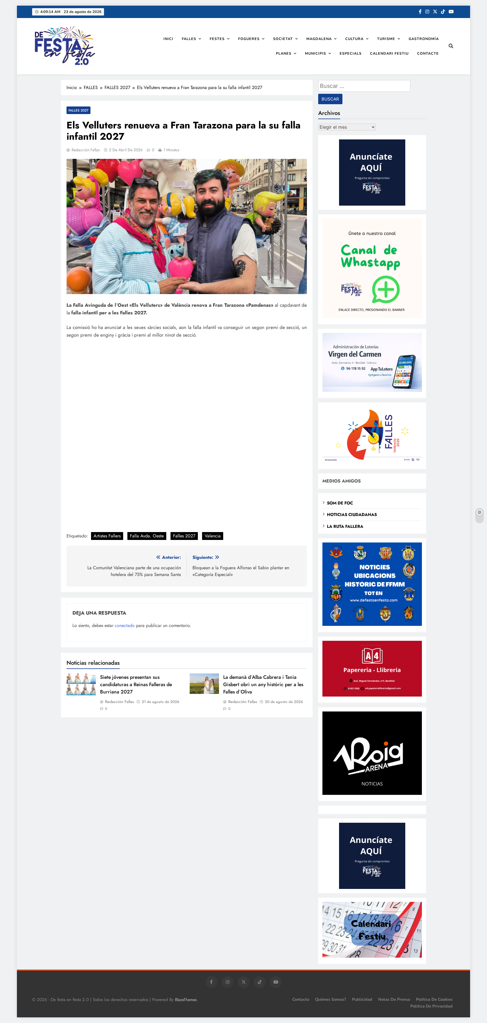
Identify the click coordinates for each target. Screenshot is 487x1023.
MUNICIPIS (315, 53)
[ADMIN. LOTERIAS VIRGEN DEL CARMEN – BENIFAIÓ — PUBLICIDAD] (372, 390)
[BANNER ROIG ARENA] (372, 793)
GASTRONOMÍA (424, 38)
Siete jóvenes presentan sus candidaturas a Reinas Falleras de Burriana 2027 (136, 684)
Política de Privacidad (431, 1006)
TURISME (386, 38)
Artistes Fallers (107, 536)
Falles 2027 (184, 536)
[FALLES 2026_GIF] (372, 461)
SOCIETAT (283, 38)
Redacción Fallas (86, 150)
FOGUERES (249, 38)
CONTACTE (428, 53)
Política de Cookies (434, 999)
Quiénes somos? (330, 999)
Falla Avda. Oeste (147, 536)
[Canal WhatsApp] (372, 316)
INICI (168, 38)
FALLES (189, 38)
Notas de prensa (394, 999)
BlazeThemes (186, 999)
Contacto (300, 999)
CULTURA (354, 38)
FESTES (217, 38)
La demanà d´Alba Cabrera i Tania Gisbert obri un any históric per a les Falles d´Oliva (263, 684)
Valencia (213, 536)
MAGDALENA (319, 38)
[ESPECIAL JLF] (372, 624)
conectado (125, 625)
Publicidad (362, 999)
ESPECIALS (351, 53)
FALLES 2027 (78, 110)
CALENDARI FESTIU (389, 53)
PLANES (283, 53)
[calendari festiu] (372, 956)
